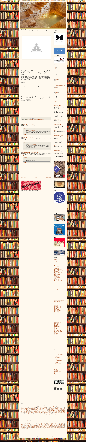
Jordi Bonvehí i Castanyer (26, 152)
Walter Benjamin (39, 431)
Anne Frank (37, 405)
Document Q (32, 413)
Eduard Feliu (46, 413)
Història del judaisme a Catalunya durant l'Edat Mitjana (59, 289)
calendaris (38, 408)
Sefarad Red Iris (56, 327)
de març (56, 91)
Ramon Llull (55, 427)
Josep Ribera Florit (51, 419)
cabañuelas (34, 408)
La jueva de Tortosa (56, 311)
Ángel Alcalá (34, 405)
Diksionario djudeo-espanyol (58, 280)
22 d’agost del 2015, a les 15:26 (35, 152)
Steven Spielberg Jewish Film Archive (59, 333)
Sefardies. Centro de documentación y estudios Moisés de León (59, 330)
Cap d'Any (28, 410)
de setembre (56, 80)
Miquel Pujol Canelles (33, 424)
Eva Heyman (62, 414)
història (36, 119)
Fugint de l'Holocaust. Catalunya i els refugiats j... (60, 85)
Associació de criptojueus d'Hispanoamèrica (57, 268)
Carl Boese (35, 410)
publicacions (23, 427)
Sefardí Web (56, 328)
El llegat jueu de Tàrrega (57, 145)
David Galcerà (36, 412)
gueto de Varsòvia (50, 416)
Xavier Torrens (51, 431)
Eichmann (55, 413)
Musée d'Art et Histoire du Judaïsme (59, 320)
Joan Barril (25, 419)
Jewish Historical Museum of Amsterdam (58, 302)
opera (46, 425)
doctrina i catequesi (27, 413)
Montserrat (49, 424)
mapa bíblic (44, 422)
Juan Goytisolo (63, 419)
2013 (55, 96)
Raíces (52, 427)
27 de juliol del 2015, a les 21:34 (32, 144)
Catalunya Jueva (56, 370)
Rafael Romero (48, 427)
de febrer (56, 92)
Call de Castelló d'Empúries (54, 408)
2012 (55, 97)
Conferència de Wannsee (43, 411)
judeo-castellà (34, 420)
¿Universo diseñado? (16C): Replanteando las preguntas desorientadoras (58, 364)
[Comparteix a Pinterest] (33, 118)
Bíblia (35, 407)
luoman (45, 436)
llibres (55, 421)
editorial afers (56, 355)
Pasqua (34, 426)
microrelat (27, 424)
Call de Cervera (60, 408)
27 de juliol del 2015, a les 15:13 (29, 137)
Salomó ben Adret (62, 428)
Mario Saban (26, 423)
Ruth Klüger (57, 428)
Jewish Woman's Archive (57, 307)
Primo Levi (63, 426)
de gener (56, 93)
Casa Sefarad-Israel (56, 275)
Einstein (58, 413)
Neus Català (38, 425)
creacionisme (59, 411)
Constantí (53, 411)
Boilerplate (48, 407)
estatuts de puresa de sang (47, 414)
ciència (29, 411)
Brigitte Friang (22, 408)
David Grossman (40, 412)
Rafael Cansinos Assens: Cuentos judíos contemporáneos (59, 140)
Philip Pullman (50, 426)
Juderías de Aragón (56, 309)
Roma (36, 428)
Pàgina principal (56, 369)
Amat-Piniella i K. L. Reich (57, 124)
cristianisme (63, 411)
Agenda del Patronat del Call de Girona (59, 204)
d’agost (56, 81)
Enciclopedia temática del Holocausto (59, 284)
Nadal (31, 425)
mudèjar (26, 425)
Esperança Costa (41, 414)
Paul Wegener (37, 426)
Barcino (58, 406)
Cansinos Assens (63, 409)
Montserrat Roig (58, 424)
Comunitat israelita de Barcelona (58, 279)
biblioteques (41, 407)
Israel (28, 418)
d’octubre (56, 79)
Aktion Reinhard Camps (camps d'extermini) (58, 259)
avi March (43, 406)
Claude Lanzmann (35, 411)
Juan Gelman (59, 419)
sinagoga (42, 119)
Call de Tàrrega (40, 409)
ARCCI (59, 405)
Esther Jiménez (52, 414)
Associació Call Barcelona (57, 266)
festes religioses (25, 415)
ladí (53, 420)
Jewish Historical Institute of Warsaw (59, 300)
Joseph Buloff (55, 419)
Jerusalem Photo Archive (57, 299)
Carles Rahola (38, 410)
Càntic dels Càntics (24, 410)
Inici (36, 177)
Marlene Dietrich (31, 423)
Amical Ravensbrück (57, 262)
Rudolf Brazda (51, 428)
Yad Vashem (56, 346)
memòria (22, 424)
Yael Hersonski (59, 431)
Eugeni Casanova (57, 414)
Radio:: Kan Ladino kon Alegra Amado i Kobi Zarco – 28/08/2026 (59, 354)
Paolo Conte (25, 426)
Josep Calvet (47, 419)
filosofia (32, 415)
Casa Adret (46, 410)
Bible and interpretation (57, 274)
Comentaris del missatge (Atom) (29, 178)
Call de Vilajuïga (59, 409)
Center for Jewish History (57, 277)
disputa (61, 412)
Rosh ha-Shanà (47, 428)
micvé (29, 424)
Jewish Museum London (57, 304)
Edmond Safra (42, 413)
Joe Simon (40, 419)
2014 (55, 95)
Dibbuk (58, 412)
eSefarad (56, 353)
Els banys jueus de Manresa (57, 114)
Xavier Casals (47, 431)
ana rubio (31, 405)
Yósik (22, 432)
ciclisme (27, 411)
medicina (58, 423)
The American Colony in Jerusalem (58, 336)
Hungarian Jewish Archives (57, 292)
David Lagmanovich (45, 412)
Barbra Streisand (50, 406)
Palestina (61, 425)
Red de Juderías (56, 324)
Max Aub (48, 423)
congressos (49, 411)
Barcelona (54, 406)
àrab (54, 405)
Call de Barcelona (42, 408)
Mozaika (22, 425)
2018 (55, 72)
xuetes (56, 431)
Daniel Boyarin (32, 412)
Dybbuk (39, 413)
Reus (25, 428)
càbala (32, 408)
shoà (52, 429)
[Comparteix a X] (31, 118)
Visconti (35, 431)
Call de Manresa (35, 409)
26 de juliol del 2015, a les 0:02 (32, 130)
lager (56, 420)
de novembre (57, 78)
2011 (55, 98)
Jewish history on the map (57, 303)
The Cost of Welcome (57, 351)
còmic (39, 411)
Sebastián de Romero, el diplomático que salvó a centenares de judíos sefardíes (59, 360)
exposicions (30, 414)
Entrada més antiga (48, 177)
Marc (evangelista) (54, 422)
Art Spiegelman (28, 406)
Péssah (44, 426)
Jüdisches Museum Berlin (57, 310)
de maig (56, 88)
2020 (55, 69)
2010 (55, 100)
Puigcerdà (28, 427)
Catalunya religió (56, 276)
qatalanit (33, 427)
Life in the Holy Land (57, 313)
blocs (45, 407)
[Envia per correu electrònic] (30, 118)
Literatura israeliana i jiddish (58, 314)
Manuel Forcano (37, 422)
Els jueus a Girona (56, 208)
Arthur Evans (32, 406)
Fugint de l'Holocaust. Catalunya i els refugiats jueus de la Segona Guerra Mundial (59, 130)
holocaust (40, 417)
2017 (55, 73)
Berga (27, 407)
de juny (56, 87)
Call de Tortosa (45, 409)
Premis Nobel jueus (56, 323)
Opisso (48, 425)
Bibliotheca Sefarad (57, 358)
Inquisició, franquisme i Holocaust (58, 135)
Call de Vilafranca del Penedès (52, 409)
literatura (43, 421)
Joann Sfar (37, 419)
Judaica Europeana (56, 308)
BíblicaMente (56, 362)
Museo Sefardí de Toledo (57, 321)
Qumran (39, 427)
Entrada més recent (23, 177)
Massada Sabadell (43, 423)
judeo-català (39, 420)
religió (22, 428)
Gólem (32, 416)
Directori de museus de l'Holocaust (58, 281)
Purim (30, 427)
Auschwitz (40, 406)
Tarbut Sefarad (56, 335)
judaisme (38, 119)
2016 (55, 74)
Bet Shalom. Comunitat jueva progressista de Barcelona (58, 273)
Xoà (54, 431)
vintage (27, 431)
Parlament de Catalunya (30, 426)
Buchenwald (26, 408)
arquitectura (22, 406)
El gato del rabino (62, 413)
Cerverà (24, 411)
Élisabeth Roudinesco (23, 414)
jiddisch (22, 419)
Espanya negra (37, 414)
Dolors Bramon (35, 413)
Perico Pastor (41, 426)
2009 (55, 101)
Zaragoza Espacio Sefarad (57, 347)
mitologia (39, 424)
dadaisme (29, 412)
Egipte (52, 413)
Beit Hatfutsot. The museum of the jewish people (58, 271)
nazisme (34, 425)
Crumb (23, 412)
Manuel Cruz (33, 422)
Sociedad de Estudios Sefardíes (58, 331)
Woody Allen (43, 431)
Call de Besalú (47, 408)
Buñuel (29, 408)
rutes (40, 119)
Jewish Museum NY (56, 305)
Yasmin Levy (63, 431)
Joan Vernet (33, 419)
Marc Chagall (58, 422)
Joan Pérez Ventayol (29, 419)
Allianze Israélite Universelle (58, 260)
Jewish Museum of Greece (57, 306)
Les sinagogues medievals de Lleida (59, 84)
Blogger (52, 436)
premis (56, 426)
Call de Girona (25, 409)
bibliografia (38, 407)
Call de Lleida (29, 119)
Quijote (36, 427)
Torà (24, 430)
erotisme (34, 414)
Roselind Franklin (42, 428)
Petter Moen (47, 426)
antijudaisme (42, 405)
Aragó (56, 405)
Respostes (25, 128)
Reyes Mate (28, 428)
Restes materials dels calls (57, 371)
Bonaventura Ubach (52, 407)
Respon (24, 126)
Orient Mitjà (51, 425)
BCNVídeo (61, 406)
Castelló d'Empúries (50, 410)
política (54, 426)
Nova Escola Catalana (43, 425)
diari (53, 412)
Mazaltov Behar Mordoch (53, 423)
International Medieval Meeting (44, 66)
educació (50, 413)
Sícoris (24, 124)
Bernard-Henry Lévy (31, 407)
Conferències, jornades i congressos (58, 374)
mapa (41, 422)
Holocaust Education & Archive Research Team (58, 291)
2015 (55, 75)
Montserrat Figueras (53, 424)
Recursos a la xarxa (56, 373)
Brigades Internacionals (61, 407)
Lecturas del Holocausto (57, 312)
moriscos (62, 424)
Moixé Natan (42, 424)
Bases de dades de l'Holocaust (58, 269)
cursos (26, 412)
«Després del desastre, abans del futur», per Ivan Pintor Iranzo (59, 357)
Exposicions (55, 375)
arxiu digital (36, 406)
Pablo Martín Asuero (56, 425)
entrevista (31, 414)
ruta (42, 96)
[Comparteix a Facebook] (32, 118)
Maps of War (56, 315)
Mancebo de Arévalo (28, 422)
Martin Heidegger (38, 423)
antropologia (51, 405)
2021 (55, 68)
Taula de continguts (56, 376)
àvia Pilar (47, 406)
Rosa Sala (38, 428)
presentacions (59, 426)
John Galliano (43, 419)
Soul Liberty (56, 332)
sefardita (35, 429)
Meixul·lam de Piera (62, 423)
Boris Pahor (57, 407)
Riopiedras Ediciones (57, 326)
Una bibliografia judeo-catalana (58, 341)
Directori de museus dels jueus (58, 282)
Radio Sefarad (44, 427)
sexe (46, 429)
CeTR (55, 278)
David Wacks (50, 412)
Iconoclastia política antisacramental (59, 293)
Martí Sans (35, 423)
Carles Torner (42, 410)
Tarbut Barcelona (56, 334)
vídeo (43, 119)
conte (56, 411)
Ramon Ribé (58, 427)
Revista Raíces (56, 325)
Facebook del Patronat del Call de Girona (58, 209)
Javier (24, 137)
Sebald (28, 429)
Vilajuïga (25, 431)
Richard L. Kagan (32, 428)
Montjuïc (46, 424)
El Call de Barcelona (57, 283)
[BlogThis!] (30, 118)
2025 (55, 67)
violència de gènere (31, 431)
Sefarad (55, 372)
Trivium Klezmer (56, 119)
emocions (28, 414)
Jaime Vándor (56, 298)
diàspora (56, 412)
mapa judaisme (49, 422)
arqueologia (62, 405)
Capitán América (31, 410)
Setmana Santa (43, 429)
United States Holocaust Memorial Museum (58, 342)
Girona (30, 416)
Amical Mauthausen (56, 261)
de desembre (57, 76)
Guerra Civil (45, 416)
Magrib (24, 422)
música (28, 425)
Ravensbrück (62, 427)
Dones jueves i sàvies (57, 150)
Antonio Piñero (56, 263)
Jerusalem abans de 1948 (57, 105)
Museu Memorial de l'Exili (57, 322)
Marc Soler (61, 422)
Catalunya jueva (33, 119)
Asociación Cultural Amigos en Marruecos (58, 265)
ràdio (41, 427)
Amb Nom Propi (26, 405)
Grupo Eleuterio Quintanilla (57, 288)
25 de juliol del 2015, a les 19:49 (29, 124)
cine (31, 411)
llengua (47, 421)
